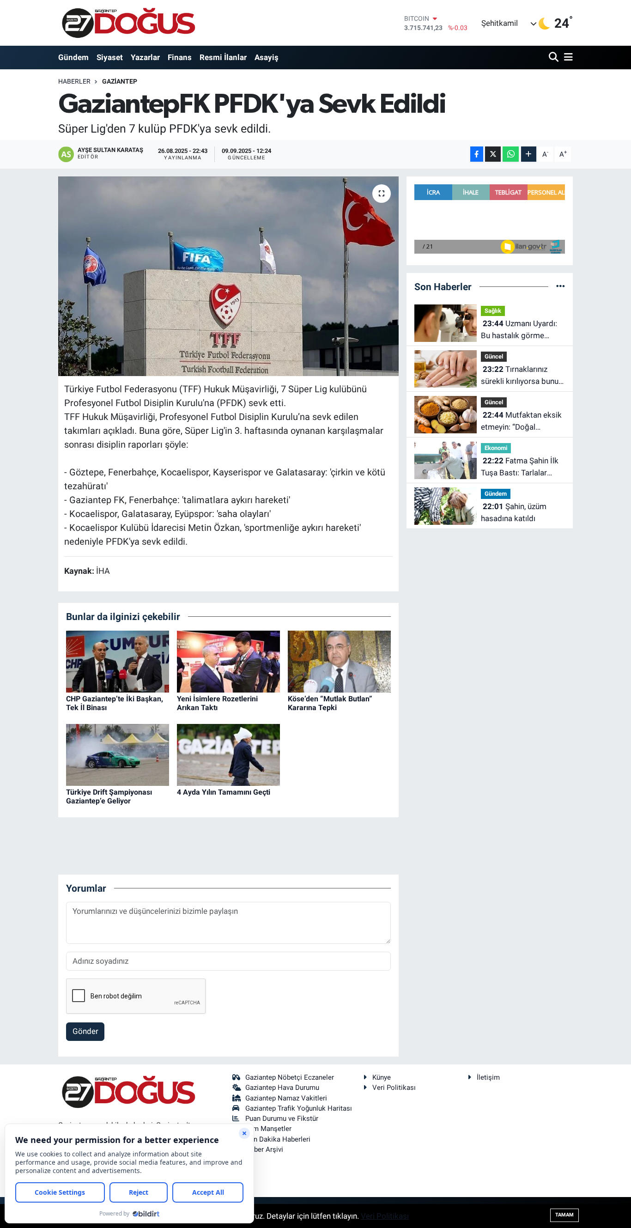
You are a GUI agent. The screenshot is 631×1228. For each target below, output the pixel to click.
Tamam (564, 1215)
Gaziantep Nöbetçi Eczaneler (289, 1077)
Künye (381, 1077)
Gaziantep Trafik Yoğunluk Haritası (298, 1108)
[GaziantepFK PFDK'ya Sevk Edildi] (228, 276)
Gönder (85, 1031)
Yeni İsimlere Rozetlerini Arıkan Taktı (217, 703)
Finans (180, 57)
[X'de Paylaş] (493, 154)
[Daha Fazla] (528, 154)
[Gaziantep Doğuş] (128, 23)
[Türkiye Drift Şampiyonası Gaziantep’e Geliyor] (117, 754)
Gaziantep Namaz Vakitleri (286, 1098)
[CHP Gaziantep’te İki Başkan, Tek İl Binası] (117, 660)
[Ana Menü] (566, 57)
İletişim (488, 1077)
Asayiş (267, 57)
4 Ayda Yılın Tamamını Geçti (223, 792)
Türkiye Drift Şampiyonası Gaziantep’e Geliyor (109, 796)
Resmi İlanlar (223, 57)
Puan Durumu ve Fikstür (281, 1118)
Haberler (74, 81)
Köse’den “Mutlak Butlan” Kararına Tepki (330, 703)
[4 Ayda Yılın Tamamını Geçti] (228, 754)
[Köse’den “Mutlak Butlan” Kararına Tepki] (339, 660)
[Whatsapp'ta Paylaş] (511, 154)
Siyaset (110, 57)
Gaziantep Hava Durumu (282, 1087)
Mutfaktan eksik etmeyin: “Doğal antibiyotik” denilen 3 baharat (521, 421)
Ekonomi (496, 447)
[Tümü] (560, 286)
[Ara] (554, 57)
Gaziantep (119, 81)
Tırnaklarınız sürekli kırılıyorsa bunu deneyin (519, 376)
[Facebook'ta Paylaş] (476, 154)
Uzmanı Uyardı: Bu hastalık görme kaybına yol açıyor (519, 330)
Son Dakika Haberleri (277, 1139)
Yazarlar (145, 57)
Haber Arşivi (264, 1149)
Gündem (73, 57)
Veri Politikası (394, 1087)
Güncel (494, 356)
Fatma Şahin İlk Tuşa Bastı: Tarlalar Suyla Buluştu (519, 467)
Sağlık (493, 310)
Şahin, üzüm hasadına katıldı (513, 512)
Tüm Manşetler (268, 1129)
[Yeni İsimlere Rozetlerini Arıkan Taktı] (228, 660)
